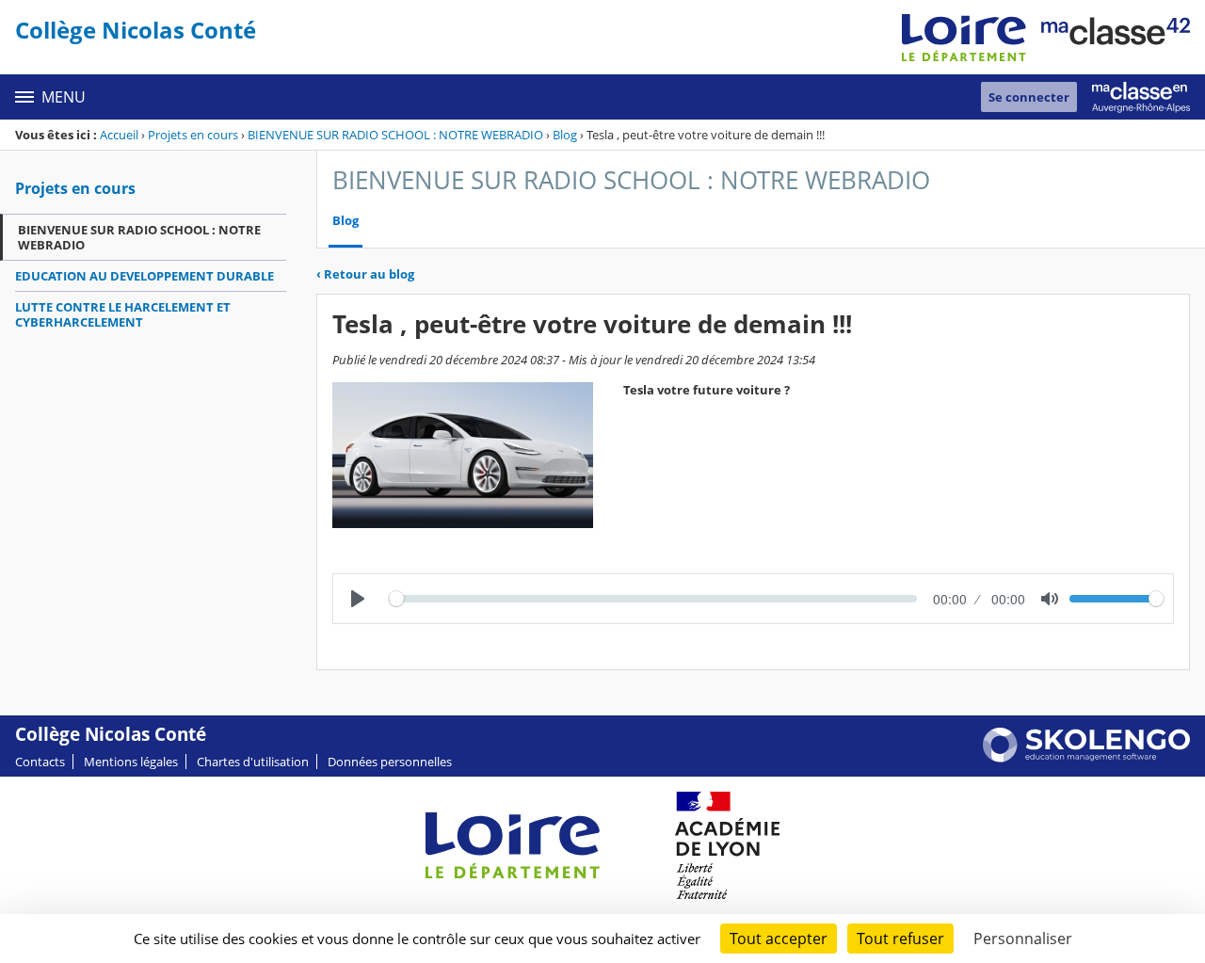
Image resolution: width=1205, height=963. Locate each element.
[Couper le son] (1050, 599)
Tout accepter (778, 938)
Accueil (119, 134)
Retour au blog (365, 273)
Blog (565, 134)
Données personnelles (390, 761)
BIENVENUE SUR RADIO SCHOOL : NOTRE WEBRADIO (395, 134)
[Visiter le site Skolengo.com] (1086, 757)
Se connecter (1028, 96)
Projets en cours (193, 134)
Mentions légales (131, 761)
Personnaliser (1022, 938)
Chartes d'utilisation (253, 761)
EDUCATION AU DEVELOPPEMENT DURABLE (144, 275)
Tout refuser (900, 938)
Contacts (40, 761)
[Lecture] (358, 599)
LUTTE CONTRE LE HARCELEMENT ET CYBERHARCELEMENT (123, 314)
